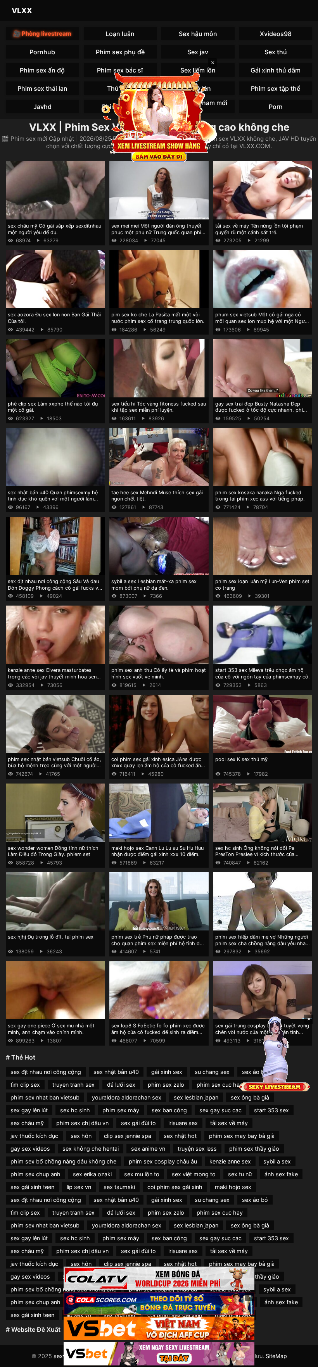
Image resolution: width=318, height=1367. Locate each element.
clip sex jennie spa (127, 1135)
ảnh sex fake (281, 1174)
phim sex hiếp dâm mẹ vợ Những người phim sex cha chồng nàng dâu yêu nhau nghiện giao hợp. (261, 943)
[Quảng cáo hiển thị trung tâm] (159, 116)
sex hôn (81, 1135)
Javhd (42, 106)
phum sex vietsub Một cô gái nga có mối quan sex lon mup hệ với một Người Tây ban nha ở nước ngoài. (262, 321)
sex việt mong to (194, 1174)
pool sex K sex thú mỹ (241, 759)
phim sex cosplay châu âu (163, 1161)
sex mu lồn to (141, 1174)
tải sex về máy (229, 1123)
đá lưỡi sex (121, 1084)
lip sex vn (79, 1187)
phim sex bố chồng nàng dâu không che (63, 1161)
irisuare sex (183, 1123)
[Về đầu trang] (301, 1357)
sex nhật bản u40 (116, 1071)
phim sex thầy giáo (254, 1148)
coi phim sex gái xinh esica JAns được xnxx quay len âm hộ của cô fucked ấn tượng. (156, 765)
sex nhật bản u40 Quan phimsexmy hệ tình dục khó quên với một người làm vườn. (53, 499)
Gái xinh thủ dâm (276, 70)
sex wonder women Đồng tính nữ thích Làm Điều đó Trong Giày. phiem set (53, 851)
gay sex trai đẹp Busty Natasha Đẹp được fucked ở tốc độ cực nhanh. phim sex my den (261, 410)
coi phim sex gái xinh (174, 1187)
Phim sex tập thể (275, 88)
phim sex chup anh (35, 1174)
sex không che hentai (90, 1148)
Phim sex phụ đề (120, 52)
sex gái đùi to (138, 1123)
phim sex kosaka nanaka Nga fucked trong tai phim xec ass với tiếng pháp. (260, 496)
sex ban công (169, 1110)
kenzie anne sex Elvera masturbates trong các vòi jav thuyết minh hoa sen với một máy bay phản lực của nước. (52, 676)
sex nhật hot (180, 1135)
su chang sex (212, 1071)
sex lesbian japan (196, 1097)
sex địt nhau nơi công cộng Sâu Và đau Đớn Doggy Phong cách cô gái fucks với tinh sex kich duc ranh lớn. (55, 587)
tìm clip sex (25, 1084)
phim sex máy (120, 1110)
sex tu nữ (240, 1174)
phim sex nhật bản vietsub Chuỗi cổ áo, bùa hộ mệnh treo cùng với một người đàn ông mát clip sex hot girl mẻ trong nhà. (54, 769)
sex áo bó (255, 1199)
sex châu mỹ (27, 1123)
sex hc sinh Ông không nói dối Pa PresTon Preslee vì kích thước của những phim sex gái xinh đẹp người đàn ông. (261, 857)
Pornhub (42, 52)
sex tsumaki (119, 1187)
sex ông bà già (250, 1097)
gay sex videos (30, 1148)
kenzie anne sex (230, 1161)
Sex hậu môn (198, 34)
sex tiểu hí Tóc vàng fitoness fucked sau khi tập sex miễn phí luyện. (158, 407)
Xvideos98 (276, 34)
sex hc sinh (75, 1110)
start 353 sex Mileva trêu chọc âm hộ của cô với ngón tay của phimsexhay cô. (262, 673)
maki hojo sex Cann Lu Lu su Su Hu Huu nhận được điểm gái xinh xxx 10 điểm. (157, 851)
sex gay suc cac (220, 1110)
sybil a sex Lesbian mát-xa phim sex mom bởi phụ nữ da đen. (154, 584)
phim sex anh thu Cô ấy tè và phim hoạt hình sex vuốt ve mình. (158, 673)
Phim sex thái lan (42, 88)
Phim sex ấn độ (42, 70)
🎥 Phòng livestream (42, 33)
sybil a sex (277, 1161)
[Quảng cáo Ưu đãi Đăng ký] (159, 1303)
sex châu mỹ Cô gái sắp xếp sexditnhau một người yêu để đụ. (54, 229)
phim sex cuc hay (220, 1084)
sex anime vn (148, 1148)
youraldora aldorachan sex (126, 1097)
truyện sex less (197, 1148)
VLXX (22, 10)
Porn (276, 106)
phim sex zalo (166, 1084)
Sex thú (275, 52)
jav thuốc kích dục (34, 1135)
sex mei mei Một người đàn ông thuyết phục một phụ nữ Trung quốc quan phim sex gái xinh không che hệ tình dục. (158, 232)
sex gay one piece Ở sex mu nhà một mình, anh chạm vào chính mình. (51, 1029)
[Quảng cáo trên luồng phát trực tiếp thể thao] (159, 1353)
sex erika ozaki (92, 1174)
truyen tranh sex (73, 1084)
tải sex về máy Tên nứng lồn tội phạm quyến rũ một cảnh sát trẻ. (259, 229)
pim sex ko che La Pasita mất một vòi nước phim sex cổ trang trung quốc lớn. (157, 318)
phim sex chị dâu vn (82, 1123)
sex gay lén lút (29, 1110)
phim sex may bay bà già (242, 1135)
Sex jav (197, 52)
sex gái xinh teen (32, 1187)
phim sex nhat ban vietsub (45, 1097)
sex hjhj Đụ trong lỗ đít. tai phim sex (50, 937)
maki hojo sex (233, 1187)
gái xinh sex (166, 1071)
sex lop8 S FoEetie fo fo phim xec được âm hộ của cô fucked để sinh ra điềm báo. (158, 1032)
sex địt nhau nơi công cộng (45, 1071)
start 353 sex (271, 1110)
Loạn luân (120, 34)
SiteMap (276, 1356)
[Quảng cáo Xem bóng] (159, 1278)
